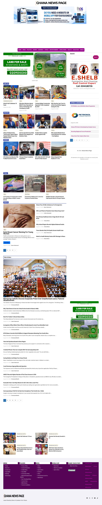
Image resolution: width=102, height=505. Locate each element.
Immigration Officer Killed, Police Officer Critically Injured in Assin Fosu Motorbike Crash (25, 325)
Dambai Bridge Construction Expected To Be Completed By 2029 (42, 105)
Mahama (88, 475)
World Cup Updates (58, 467)
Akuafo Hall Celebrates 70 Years (24, 436)
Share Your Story (73, 465)
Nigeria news (89, 478)
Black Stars (56, 465)
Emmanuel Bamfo (15, 304)
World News (27, 194)
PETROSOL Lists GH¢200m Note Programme (83, 106)
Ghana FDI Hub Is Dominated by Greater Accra (83, 127)
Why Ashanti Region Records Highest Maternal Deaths (50, 224)
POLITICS (29, 49)
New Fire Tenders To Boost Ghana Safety (13, 317)
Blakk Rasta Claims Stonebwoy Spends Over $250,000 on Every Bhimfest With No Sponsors (56, 449)
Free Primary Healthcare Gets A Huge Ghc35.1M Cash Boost (50, 217)
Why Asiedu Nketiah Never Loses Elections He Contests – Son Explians (58, 134)
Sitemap (7, 473)
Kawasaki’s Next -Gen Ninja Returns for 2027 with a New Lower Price (20, 382)
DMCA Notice (24, 483)
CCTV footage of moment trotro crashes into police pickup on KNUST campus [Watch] (12, 198)
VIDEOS (82, 49)
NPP (87, 481)
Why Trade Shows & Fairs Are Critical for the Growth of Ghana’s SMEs (21, 308)
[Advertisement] (51, 36)
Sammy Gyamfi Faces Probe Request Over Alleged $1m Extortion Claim (26, 134)
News (5, 194)
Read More (6, 242)
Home (6, 465)
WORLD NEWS (63, 49)
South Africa (94, 481)
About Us (7, 467)
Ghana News (47, 220)
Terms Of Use (24, 481)
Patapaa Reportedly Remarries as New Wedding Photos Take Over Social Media (24, 449)
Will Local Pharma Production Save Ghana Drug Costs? (50, 211)
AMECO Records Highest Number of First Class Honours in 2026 (19, 374)
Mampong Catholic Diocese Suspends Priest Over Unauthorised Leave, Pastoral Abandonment (33, 299)
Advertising (7, 475)
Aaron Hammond (15, 245)
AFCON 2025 (89, 463)
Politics (5, 130)
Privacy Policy (24, 465)
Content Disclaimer (25, 467)
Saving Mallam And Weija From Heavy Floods (15, 358)
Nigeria (95, 475)
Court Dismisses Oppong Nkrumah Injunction (14, 366)
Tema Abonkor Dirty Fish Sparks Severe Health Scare (49, 230)
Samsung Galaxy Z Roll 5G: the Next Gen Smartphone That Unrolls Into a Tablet (23, 391)
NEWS (24, 49)
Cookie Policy (24, 469)
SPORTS (35, 49)
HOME (19, 49)
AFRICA (46, 49)
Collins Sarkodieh (47, 213)
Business (40, 471)
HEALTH (70, 49)
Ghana (87, 469)
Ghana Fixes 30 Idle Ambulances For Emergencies (49, 205)
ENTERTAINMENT (54, 49)
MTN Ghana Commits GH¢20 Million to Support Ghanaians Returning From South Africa (25, 333)
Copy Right (7, 471)
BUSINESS (40, 49)
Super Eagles (89, 484)
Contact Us (7, 469)
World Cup (88, 487)
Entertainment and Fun (21, 433)
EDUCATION (76, 49)
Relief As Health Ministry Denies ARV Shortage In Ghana (50, 236)
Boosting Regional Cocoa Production (81, 131)
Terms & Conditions (25, 484)
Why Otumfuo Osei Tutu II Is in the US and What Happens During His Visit (58, 105)
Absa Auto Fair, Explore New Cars (80, 136)
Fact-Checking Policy (26, 479)
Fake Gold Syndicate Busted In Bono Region (14, 341)
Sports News (40, 469)
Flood (95, 466)
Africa (39, 473)
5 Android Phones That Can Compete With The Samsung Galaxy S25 (21, 349)
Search (72, 53)
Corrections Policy (25, 473)
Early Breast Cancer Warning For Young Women (18, 233)
